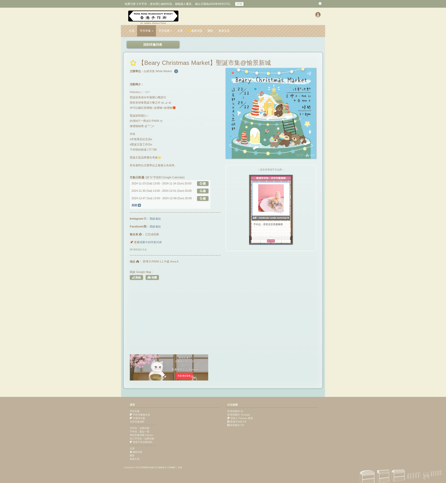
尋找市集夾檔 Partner (141, 435)
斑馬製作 (145, 467)
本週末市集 (138, 418)
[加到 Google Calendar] (202, 183)
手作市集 (135, 411)
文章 (180, 30)
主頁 (131, 30)
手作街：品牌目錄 (139, 428)
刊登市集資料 (137, 421)
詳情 (239, 3)
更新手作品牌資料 (142, 442)
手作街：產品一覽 (139, 431)
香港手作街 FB (238, 421)
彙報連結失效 (140, 249)
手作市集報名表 (141, 414)
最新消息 (196, 30)
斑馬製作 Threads (240, 414)
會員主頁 (224, 30)
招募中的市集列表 (151, 242)
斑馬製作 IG (236, 411)
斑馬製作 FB (237, 425)
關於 (210, 30)
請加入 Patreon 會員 (241, 418)
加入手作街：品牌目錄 (142, 438)
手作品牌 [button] (164, 30)
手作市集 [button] (146, 30)
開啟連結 (155, 218)
